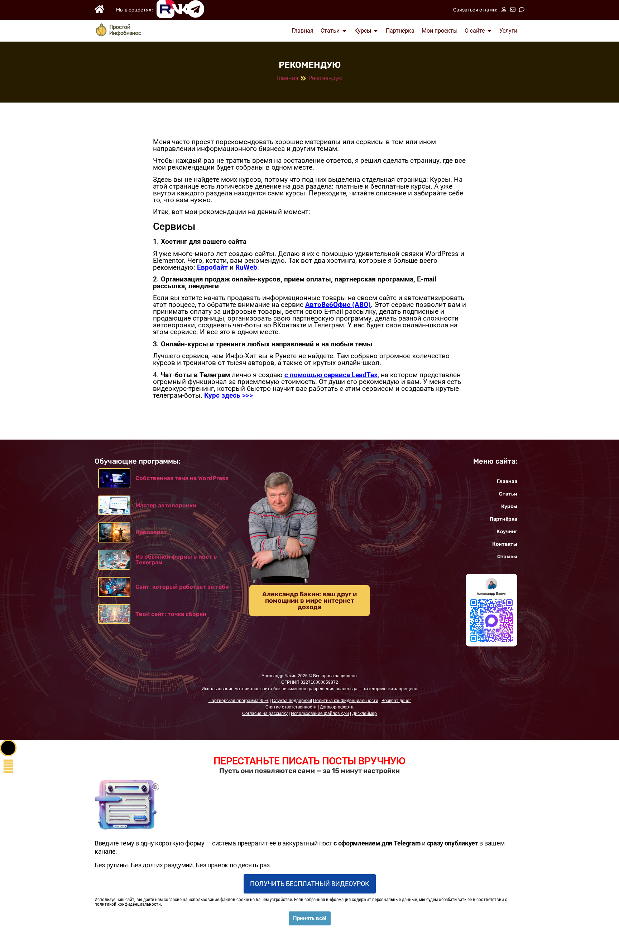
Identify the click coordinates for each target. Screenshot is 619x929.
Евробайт (212, 267)
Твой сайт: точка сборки (170, 614)
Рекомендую (325, 78)
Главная (287, 78)
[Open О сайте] (489, 31)
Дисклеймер (364, 713)
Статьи (508, 494)
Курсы (509, 506)
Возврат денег (396, 700)
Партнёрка (503, 519)
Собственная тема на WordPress (182, 478)
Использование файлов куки (320, 713)
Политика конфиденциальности (345, 700)
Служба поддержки (291, 700)
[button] (8, 748)
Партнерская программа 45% (238, 700)
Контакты (504, 544)
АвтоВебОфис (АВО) (338, 304)
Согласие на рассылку (265, 713)
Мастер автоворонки (165, 505)
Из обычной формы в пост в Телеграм (176, 559)
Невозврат (151, 532)
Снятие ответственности (291, 707)
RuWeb (246, 267)
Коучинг (506, 532)
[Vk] (180, 9)
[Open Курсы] (376, 31)
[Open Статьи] (344, 31)
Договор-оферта (337, 707)
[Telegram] (196, 9)
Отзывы (507, 557)
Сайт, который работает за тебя (182, 586)
